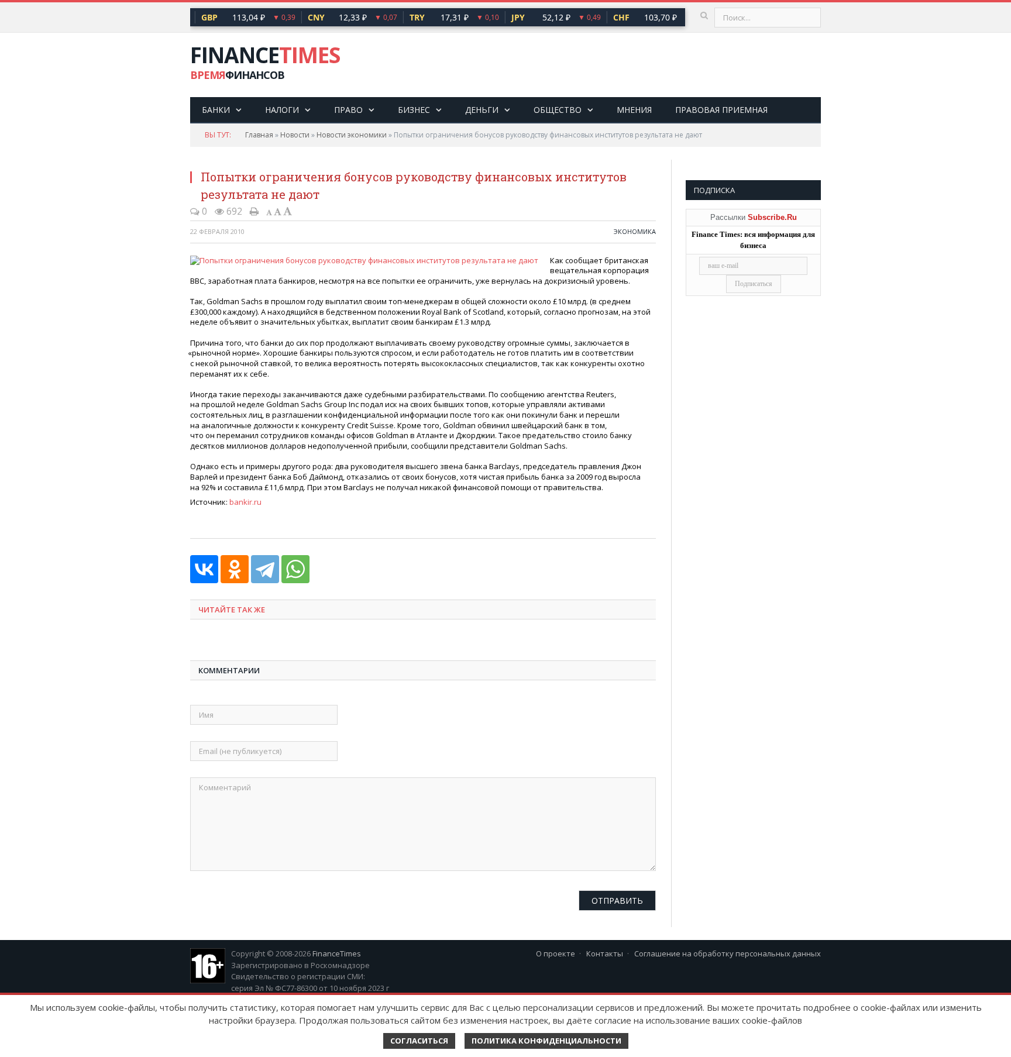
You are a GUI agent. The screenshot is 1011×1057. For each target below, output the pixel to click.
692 (233, 211)
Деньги (481, 109)
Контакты (604, 953)
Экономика (635, 231)
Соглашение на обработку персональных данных (727, 953)
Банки (216, 109)
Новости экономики (352, 135)
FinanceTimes (336, 953)
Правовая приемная (721, 109)
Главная (259, 135)
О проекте (555, 953)
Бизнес (414, 109)
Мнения (634, 109)
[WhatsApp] (295, 569)
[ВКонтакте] (204, 569)
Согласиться (419, 1040)
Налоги (282, 109)
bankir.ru (245, 502)
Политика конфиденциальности (546, 1040)
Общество (558, 109)
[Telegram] (265, 569)
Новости (295, 135)
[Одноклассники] (235, 569)
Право (348, 109)
